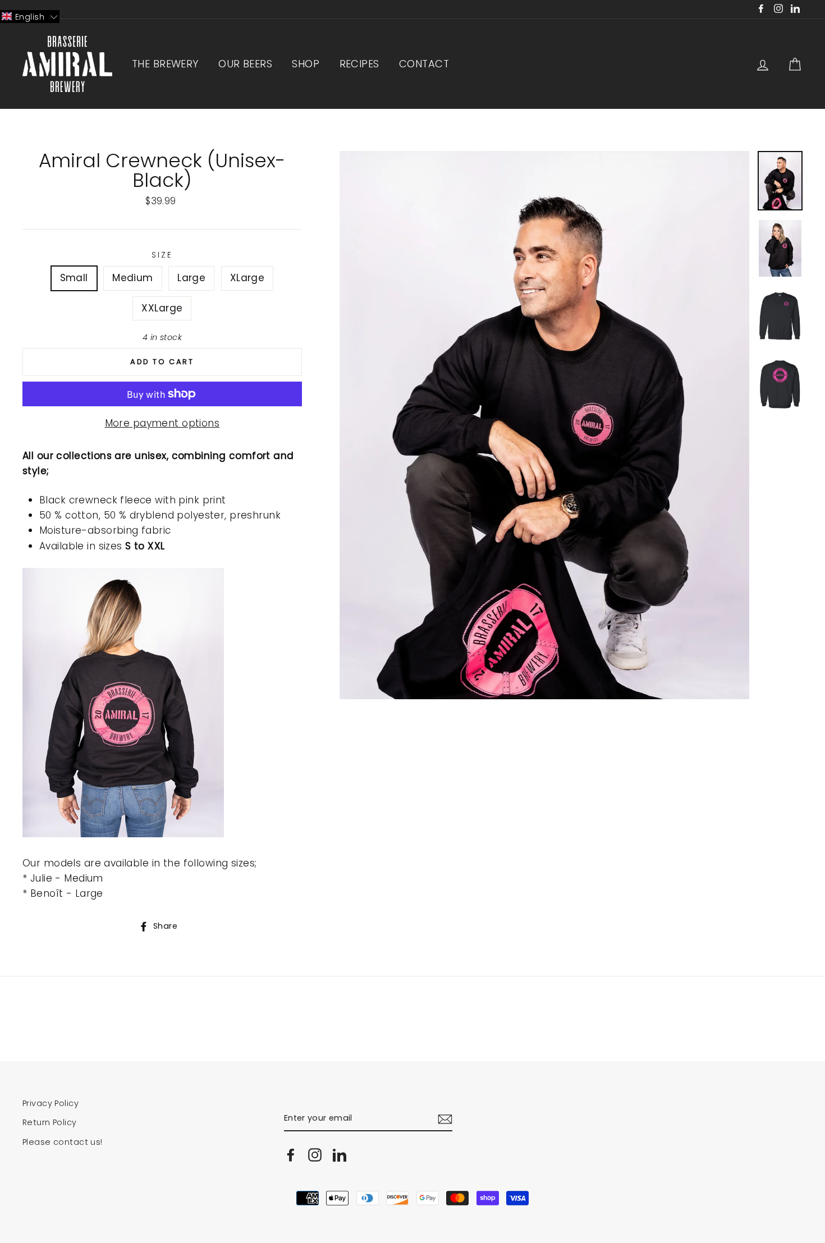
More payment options (162, 423)
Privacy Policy (50, 1103)
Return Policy (49, 1122)
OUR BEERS (245, 64)
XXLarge (161, 308)
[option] (545, 425)
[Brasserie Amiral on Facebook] (290, 1155)
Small (74, 278)
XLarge (247, 278)
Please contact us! (62, 1142)
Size (162, 255)
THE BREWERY (165, 64)
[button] (29, 16)
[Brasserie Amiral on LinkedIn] (339, 1155)
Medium (132, 278)
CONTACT (424, 64)
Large (191, 278)
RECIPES (359, 64)
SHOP (305, 64)
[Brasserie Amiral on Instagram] (315, 1155)
